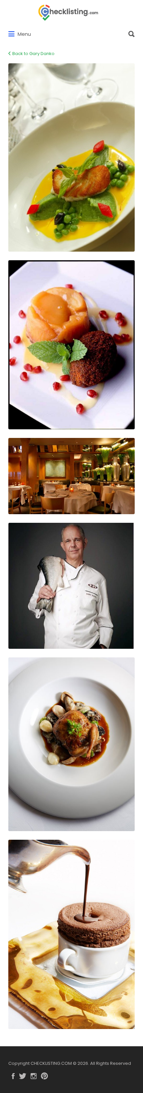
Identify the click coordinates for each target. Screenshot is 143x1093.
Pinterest (44, 1076)
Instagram (34, 1076)
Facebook (13, 1076)
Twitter (22, 1076)
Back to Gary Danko (33, 53)
